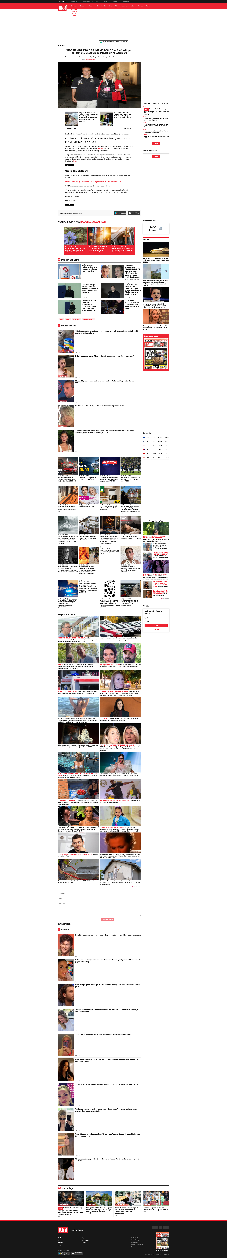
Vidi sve (156, 143)
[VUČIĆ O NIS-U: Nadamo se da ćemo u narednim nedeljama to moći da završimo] (69, 271)
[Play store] (120, 213)
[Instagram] (156, 1227)
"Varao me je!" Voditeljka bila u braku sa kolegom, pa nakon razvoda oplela (103, 1034)
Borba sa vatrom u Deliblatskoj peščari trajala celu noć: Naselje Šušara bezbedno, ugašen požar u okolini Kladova (156, 283)
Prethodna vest (71, 128)
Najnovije (74, 6)
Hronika (103, 6)
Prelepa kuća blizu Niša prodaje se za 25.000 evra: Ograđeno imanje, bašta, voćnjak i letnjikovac (99, 1210)
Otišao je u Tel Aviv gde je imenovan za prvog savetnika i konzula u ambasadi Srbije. (94, 182)
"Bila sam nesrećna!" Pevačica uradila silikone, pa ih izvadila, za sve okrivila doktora (106, 1084)
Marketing (134, 1237)
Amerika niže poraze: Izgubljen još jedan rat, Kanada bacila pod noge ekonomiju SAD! (156, 125)
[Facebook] (153, 1227)
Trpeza (140, 6)
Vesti (90, 6)
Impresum (134, 1242)
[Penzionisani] (126, 2)
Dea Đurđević (76, 319)
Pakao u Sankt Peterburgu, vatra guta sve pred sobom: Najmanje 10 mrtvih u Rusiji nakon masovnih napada (156, 111)
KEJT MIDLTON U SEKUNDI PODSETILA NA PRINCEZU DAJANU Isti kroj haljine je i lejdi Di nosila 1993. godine (123, 115)
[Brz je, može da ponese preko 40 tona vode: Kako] (156, 249)
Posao (133, 1247)
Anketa (146, 606)
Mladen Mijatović (88, 319)
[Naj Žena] (96, 1)
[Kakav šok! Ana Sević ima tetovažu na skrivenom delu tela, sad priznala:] (66, 970)
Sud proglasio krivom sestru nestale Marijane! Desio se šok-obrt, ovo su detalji (155, 327)
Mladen (101, 148)
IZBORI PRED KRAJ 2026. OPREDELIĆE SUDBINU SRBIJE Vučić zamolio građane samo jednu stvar (90, 288)
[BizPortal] (74, 2)
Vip (116, 6)
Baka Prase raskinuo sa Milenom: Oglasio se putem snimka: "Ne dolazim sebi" (104, 356)
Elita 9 (73, 16)
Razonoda (124, 6)
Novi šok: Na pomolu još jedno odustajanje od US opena (156, 137)
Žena (84, 1242)
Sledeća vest (127, 128)
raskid (68, 319)
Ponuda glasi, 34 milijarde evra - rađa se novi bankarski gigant (156, 119)
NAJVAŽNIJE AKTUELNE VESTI (93, 222)
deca (61, 319)
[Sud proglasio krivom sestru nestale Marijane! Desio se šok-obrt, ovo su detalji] (156, 316)
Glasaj (156, 625)
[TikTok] (160, 1227)
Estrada (74, 10)
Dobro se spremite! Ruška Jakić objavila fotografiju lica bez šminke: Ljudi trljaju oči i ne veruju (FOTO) (155, 305)
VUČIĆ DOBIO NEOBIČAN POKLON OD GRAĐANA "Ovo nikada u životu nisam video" (132, 305)
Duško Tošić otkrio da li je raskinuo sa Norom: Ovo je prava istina (99, 406)
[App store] (134, 213)
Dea (74, 161)
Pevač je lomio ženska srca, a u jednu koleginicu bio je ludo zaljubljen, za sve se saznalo (108, 935)
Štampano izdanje (151, 336)
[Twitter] (167, 1227)
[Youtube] (164, 1227)
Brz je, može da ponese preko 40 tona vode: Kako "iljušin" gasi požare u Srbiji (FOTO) (156, 260)
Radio (148, 6)
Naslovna (83, 6)
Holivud (74, 12)
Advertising (135, 1240)
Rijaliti (73, 14)
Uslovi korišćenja (137, 1244)
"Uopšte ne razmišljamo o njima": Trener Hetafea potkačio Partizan (156, 131)
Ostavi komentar (108, 919)
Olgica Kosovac (90, 59)
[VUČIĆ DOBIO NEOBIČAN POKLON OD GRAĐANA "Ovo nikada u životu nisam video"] (112, 307)
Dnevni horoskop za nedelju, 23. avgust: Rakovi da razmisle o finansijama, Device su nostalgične (127, 1211)
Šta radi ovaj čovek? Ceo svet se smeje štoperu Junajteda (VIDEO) (155, 1209)
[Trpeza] (105, 2)
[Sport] (115, 2)
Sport (110, 6)
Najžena (132, 6)
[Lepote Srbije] (86, 2)
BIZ (97, 6)
